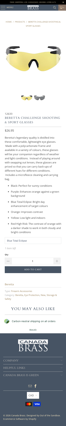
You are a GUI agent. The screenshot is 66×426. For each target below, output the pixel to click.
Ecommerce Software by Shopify (19, 418)
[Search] (55, 8)
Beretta (9, 284)
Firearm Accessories (21, 291)
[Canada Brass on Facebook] (35, 386)
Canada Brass (18, 415)
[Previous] (7, 58)
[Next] (58, 58)
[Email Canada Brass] (30, 386)
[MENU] (1, 8)
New (43, 295)
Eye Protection (31, 295)
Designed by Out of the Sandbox (43, 415)
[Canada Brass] (33, 8)
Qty (6, 254)
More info (33, 329)
